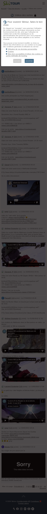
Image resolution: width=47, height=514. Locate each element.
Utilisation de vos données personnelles (22, 49)
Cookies (11, 51)
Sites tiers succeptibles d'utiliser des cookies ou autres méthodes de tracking (24, 55)
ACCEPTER (29, 61)
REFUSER (17, 61)
